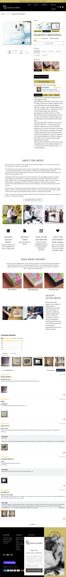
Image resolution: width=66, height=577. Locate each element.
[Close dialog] (63, 539)
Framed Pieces (7, 541)
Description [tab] (38, 95)
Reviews (53, 9)
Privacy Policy (19, 543)
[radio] (38, 27)
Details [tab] (45, 95)
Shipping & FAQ (20, 538)
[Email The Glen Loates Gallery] (4, 555)
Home (3, 14)
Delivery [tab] (56, 95)
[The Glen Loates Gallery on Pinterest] (10, 555)
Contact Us (19, 549)
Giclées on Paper (7, 538)
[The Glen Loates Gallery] (11, 7)
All (8, 14)
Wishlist (53, 5)
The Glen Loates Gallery (12, 566)
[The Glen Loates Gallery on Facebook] (6, 555)
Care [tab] (51, 95)
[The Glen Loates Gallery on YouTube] (12, 555)
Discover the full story (33, 200)
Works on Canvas (7, 539)
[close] (64, 1)
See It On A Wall (44, 82)
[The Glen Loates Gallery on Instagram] (8, 555)
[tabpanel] (49, 122)
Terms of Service (20, 544)
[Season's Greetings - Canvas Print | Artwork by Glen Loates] (17, 33)
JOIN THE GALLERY (34, 570)
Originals (5, 543)
